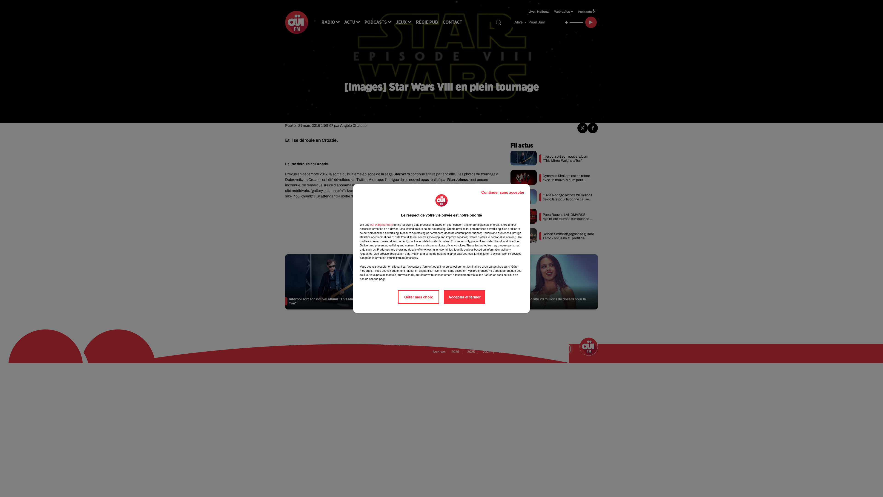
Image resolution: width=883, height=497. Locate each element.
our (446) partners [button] (381, 224)
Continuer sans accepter (502, 192)
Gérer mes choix (418, 297)
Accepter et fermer (464, 297)
